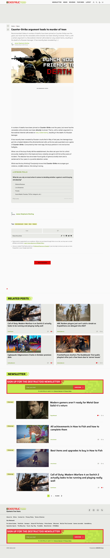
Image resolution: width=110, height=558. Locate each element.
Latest (88, 2)
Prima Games (48, 523)
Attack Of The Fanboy (37, 523)
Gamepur (27, 523)
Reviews (72, 2)
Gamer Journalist (78, 523)
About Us (9, 517)
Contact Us (21, 517)
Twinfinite (20, 523)
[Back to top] (7, 288)
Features (80, 2)
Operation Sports (11, 526)
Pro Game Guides (11, 523)
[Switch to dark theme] (99, 2)
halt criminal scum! (19, 224)
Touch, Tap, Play (31, 526)
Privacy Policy (68, 391)
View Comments (42, 263)
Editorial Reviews (20, 184)
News (65, 2)
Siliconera (56, 523)
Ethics (15, 517)
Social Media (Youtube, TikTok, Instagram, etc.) (28, 194)
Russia (26, 224)
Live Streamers (19, 187)
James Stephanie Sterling (22, 43)
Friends (17, 191)
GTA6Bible (56, 526)
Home (13, 26)
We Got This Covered (66, 523)
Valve (30, 224)
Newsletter (56, 2)
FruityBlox (40, 526)
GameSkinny (88, 523)
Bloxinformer (47, 526)
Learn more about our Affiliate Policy (34, 243)
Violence (34, 224)
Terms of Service (58, 391)
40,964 (57, 496)
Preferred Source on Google (41, 246)
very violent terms (42, 133)
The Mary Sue (21, 526)
